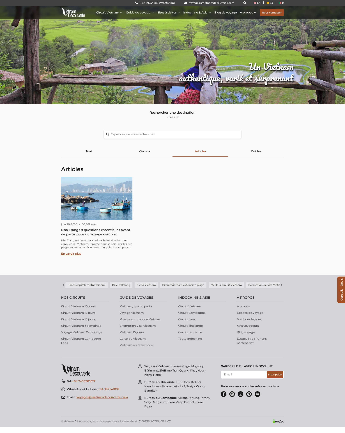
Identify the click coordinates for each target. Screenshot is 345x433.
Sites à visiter (166, 12)
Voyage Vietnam (132, 313)
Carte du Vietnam (133, 338)
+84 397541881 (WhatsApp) (158, 2)
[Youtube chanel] (240, 394)
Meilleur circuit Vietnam (226, 285)
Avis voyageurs (248, 325)
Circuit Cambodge (191, 313)
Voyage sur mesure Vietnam (140, 319)
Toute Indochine (190, 338)
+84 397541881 (108, 389)
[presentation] (52, 52)
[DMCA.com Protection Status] (278, 421)
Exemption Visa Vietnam (138, 325)
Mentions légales (249, 319)
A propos (243, 306)
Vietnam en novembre (136, 345)
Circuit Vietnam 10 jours (78, 306)
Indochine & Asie (195, 12)
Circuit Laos (186, 319)
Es (271, 2)
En (259, 2)
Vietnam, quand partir (136, 306)
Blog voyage (246, 332)
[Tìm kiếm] (245, 3)
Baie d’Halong (121, 285)
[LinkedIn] (257, 394)
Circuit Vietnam (107, 12)
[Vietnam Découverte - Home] (73, 12)
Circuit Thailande (190, 325)
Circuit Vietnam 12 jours (78, 313)
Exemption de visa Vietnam (266, 285)
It (283, 2)
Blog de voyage (225, 12)
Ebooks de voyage (250, 313)
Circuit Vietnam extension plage (183, 285)
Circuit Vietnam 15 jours (78, 319)
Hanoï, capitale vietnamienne (87, 285)
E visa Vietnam (146, 285)
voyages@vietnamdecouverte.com (211, 2)
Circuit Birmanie (190, 332)
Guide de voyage (138, 12)
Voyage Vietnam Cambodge (81, 332)
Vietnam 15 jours (132, 332)
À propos (246, 12)
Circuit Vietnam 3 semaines (81, 325)
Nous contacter (272, 12)
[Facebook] (224, 394)
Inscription (275, 374)
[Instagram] (232, 394)
